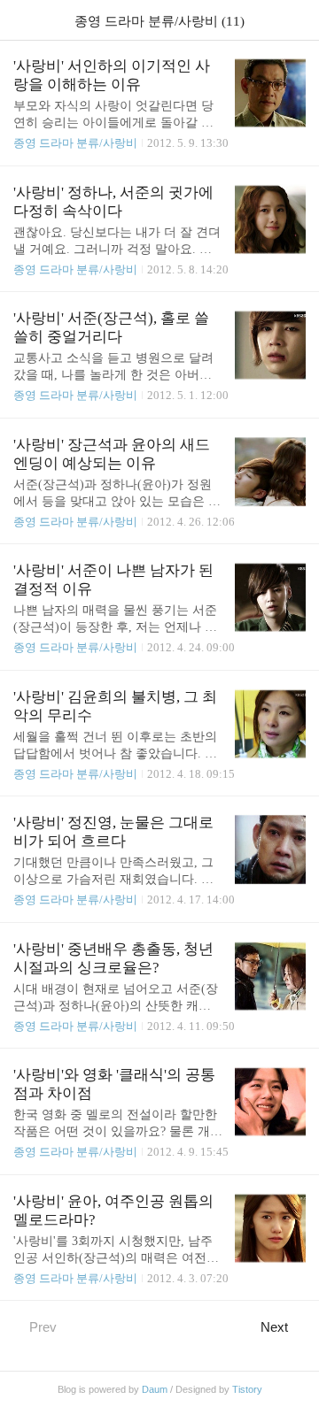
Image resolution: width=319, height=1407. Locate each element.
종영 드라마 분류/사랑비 (75, 143)
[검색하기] (297, 20)
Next (274, 1326)
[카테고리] (21, 20)
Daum (154, 1389)
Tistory (247, 1389)
